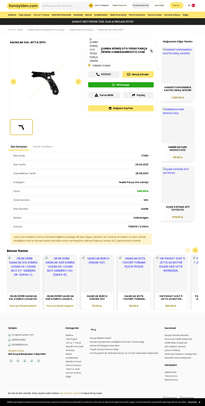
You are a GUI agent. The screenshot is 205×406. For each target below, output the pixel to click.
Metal (88, 14)
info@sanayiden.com (23, 334)
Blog (93, 329)
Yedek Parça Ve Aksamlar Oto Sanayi (46, 29)
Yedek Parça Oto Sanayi (81, 29)
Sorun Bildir (107, 95)
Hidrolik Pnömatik (61, 14)
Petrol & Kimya (137, 14)
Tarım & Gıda (154, 14)
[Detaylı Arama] (91, 5)
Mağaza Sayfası (123, 108)
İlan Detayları (19, 146)
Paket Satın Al (119, 5)
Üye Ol (176, 5)
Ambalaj (78, 14)
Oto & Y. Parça (41, 14)
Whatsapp (122, 85)
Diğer (185, 14)
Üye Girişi (159, 5)
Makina (12, 14)
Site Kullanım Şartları (70, 393)
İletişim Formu (16, 350)
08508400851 (19, 339)
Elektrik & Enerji (118, 14)
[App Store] (187, 397)
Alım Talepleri (102, 5)
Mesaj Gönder (140, 74)
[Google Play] (170, 397)
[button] (78, 81)
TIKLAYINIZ (192, 402)
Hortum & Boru (172, 14)
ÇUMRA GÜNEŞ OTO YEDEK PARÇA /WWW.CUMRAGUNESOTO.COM (124, 50)
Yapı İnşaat (25, 14)
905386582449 (20, 344)
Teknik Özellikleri (42, 146)
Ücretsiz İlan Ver (141, 5)
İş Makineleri (101, 14)
